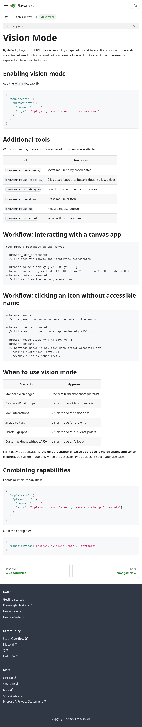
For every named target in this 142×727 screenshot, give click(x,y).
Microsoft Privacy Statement (23, 701)
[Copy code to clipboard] (134, 94)
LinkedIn (9, 656)
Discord (8, 644)
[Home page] (6, 17)
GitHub (8, 678)
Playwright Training (16, 605)
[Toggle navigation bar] (6, 5)
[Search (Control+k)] (135, 5)
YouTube (9, 684)
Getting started (13, 599)
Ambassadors (12, 696)
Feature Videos (13, 617)
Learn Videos (12, 611)
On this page (14, 26)
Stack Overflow (13, 639)
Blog (6, 690)
